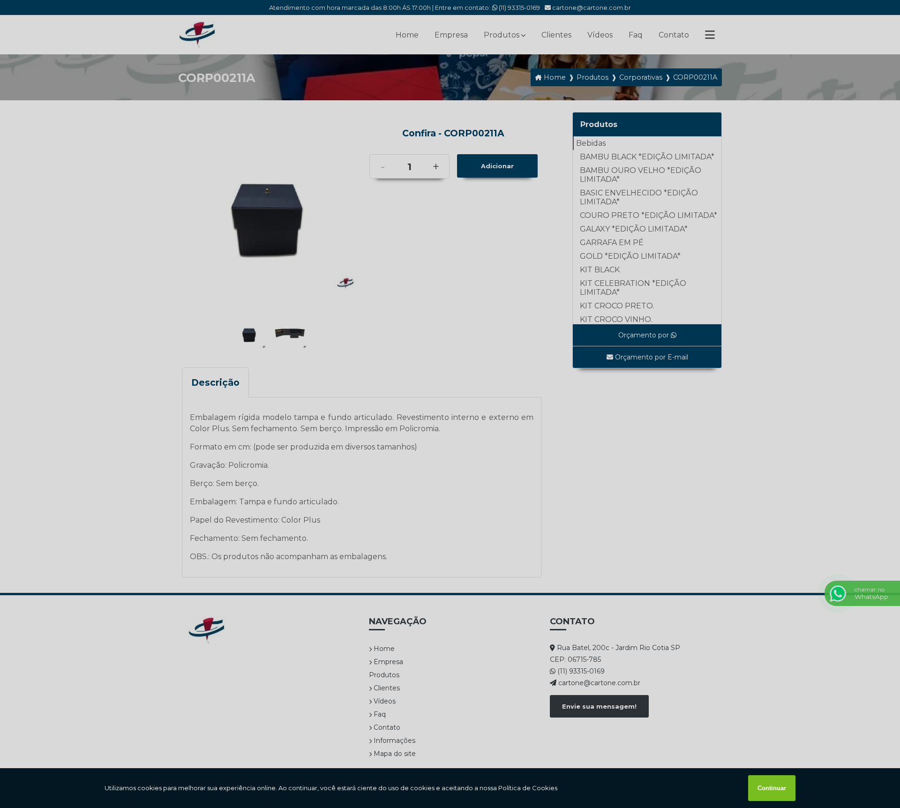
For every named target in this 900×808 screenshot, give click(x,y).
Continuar (772, 788)
